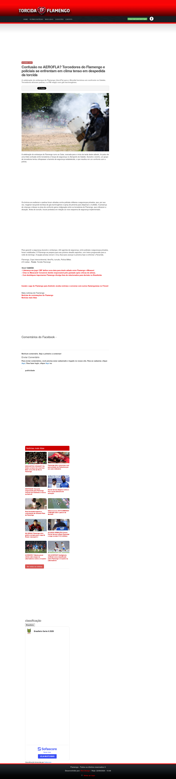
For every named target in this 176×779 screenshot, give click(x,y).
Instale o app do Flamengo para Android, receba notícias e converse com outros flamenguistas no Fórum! (65, 286)
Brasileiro (30, 625)
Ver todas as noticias (34, 566)
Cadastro (59, 19)
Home (25, 19)
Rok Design (85, 770)
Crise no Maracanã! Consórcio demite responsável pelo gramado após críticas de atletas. (59, 272)
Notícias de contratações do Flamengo (37, 295)
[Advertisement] (116, 11)
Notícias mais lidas (29, 297)
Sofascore (47, 762)
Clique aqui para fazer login (137, 19)
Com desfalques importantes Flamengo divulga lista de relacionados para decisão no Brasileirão (62, 275)
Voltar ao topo (89, 775)
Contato (68, 19)
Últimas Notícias (36, 19)
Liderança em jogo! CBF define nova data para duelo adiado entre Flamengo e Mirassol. (59, 270)
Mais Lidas (49, 19)
